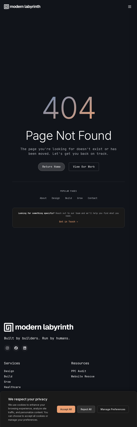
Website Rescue (83, 376)
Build (68, 198)
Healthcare (12, 387)
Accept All (66, 409)
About (43, 198)
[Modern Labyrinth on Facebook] (16, 348)
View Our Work (84, 166)
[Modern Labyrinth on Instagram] (7, 348)
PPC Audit (78, 371)
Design (56, 198)
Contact (92, 198)
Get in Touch (68, 221)
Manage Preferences (113, 409)
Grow (80, 198)
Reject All (86, 409)
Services (12, 363)
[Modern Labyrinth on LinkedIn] (24, 348)
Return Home (51, 166)
